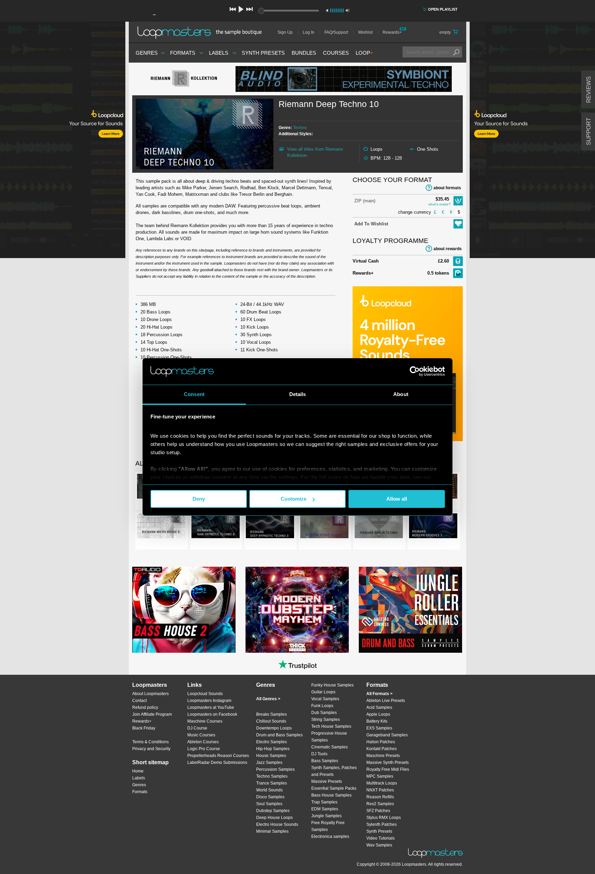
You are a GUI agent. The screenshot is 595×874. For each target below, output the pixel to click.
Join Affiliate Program (152, 714)
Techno (300, 127)
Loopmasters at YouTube (210, 707)
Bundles (304, 53)
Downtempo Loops (274, 728)
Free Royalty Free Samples (328, 826)
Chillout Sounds (271, 721)
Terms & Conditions (150, 741)
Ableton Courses (203, 741)
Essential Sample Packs (333, 788)
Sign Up (285, 32)
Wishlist (365, 32)
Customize (293, 499)
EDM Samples (324, 809)
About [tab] (400, 394)
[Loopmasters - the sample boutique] (202, 32)
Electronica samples (330, 836)
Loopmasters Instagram (209, 700)
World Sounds (269, 790)
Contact (139, 700)
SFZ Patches (378, 810)
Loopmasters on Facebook (212, 714)
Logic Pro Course (203, 748)
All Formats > (379, 693)
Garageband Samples (387, 735)
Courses (336, 53)
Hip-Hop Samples (273, 748)
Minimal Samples (272, 831)
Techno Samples (272, 776)
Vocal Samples (325, 698)
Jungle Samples (326, 815)
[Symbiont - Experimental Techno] (344, 79)
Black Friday (143, 728)
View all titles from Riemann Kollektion (315, 152)
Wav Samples (379, 845)
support (588, 131)
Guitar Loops (323, 692)
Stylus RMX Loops (383, 817)
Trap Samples (324, 802)
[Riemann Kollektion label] (184, 79)
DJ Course (197, 728)
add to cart (458, 200)
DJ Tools (319, 754)
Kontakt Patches (381, 748)
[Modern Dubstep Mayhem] (297, 610)
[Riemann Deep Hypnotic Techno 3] (270, 527)
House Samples (271, 755)
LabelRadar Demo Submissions (217, 762)
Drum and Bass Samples (279, 735)
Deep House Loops (274, 817)
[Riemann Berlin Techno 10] (379, 527)
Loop (364, 53)
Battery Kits (376, 721)
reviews (588, 89)
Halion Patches (380, 741)
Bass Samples (324, 760)
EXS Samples (379, 728)
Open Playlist (443, 9)
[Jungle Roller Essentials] (410, 610)
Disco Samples (270, 797)
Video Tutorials (380, 838)
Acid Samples (379, 707)
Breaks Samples (271, 714)
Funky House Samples (332, 685)
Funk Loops (322, 705)
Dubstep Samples (273, 810)
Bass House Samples (331, 795)
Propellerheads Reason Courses (218, 755)
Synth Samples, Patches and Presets (334, 771)
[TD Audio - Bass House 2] (184, 610)
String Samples (325, 719)
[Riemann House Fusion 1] (324, 527)
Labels (218, 53)
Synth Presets (263, 53)
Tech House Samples (331, 726)
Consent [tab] (194, 394)
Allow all (396, 499)
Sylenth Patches (381, 824)
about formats (447, 187)
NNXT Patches (380, 790)
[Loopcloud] (62, 141)
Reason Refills (380, 797)
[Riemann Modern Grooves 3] (433, 527)
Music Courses (201, 735)
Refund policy (145, 707)
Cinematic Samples (329, 747)
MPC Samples (379, 776)
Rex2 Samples (380, 803)
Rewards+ (392, 32)
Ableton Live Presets (385, 700)
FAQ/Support (336, 32)
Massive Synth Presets (387, 762)
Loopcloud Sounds (205, 693)
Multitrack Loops (381, 783)
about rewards (448, 248)
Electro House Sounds (277, 824)
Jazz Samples (269, 762)
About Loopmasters (150, 693)
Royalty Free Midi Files (387, 769)
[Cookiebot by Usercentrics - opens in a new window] (415, 371)
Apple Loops (378, 714)
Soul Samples (269, 803)
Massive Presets (326, 781)
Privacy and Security (151, 748)
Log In (308, 32)
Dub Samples (324, 712)
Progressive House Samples (329, 737)
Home (138, 771)
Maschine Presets (383, 755)
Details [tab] (297, 394)
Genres (147, 53)
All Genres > (268, 698)
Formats (182, 53)
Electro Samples (271, 741)
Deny (198, 499)
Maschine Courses (204, 721)
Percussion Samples (275, 769)
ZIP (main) (364, 200)
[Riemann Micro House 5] (161, 527)
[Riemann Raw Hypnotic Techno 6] (215, 527)
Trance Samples (271, 783)
